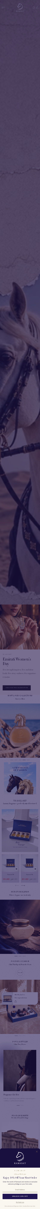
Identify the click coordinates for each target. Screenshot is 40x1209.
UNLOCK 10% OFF (20, 1196)
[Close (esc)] (36, 1151)
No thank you (20, 1202)
